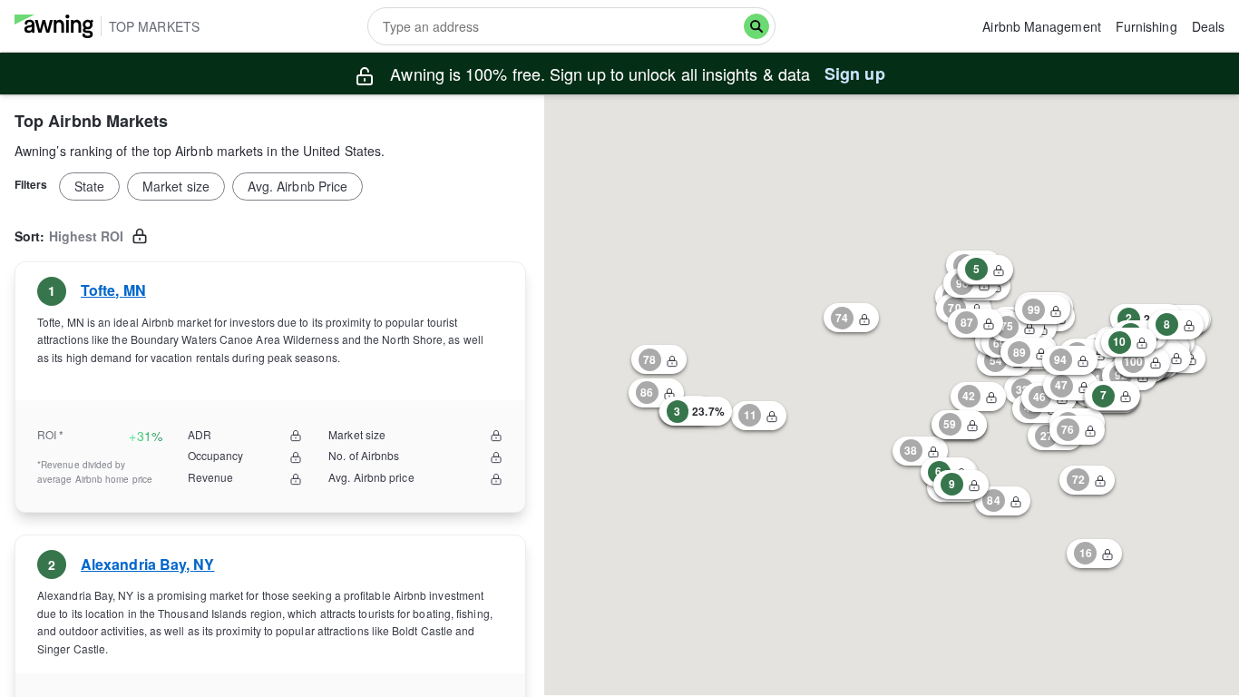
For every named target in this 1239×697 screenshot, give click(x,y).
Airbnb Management (1041, 26)
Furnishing (1146, 26)
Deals (1208, 26)
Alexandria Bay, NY (147, 564)
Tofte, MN (113, 290)
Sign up (854, 73)
